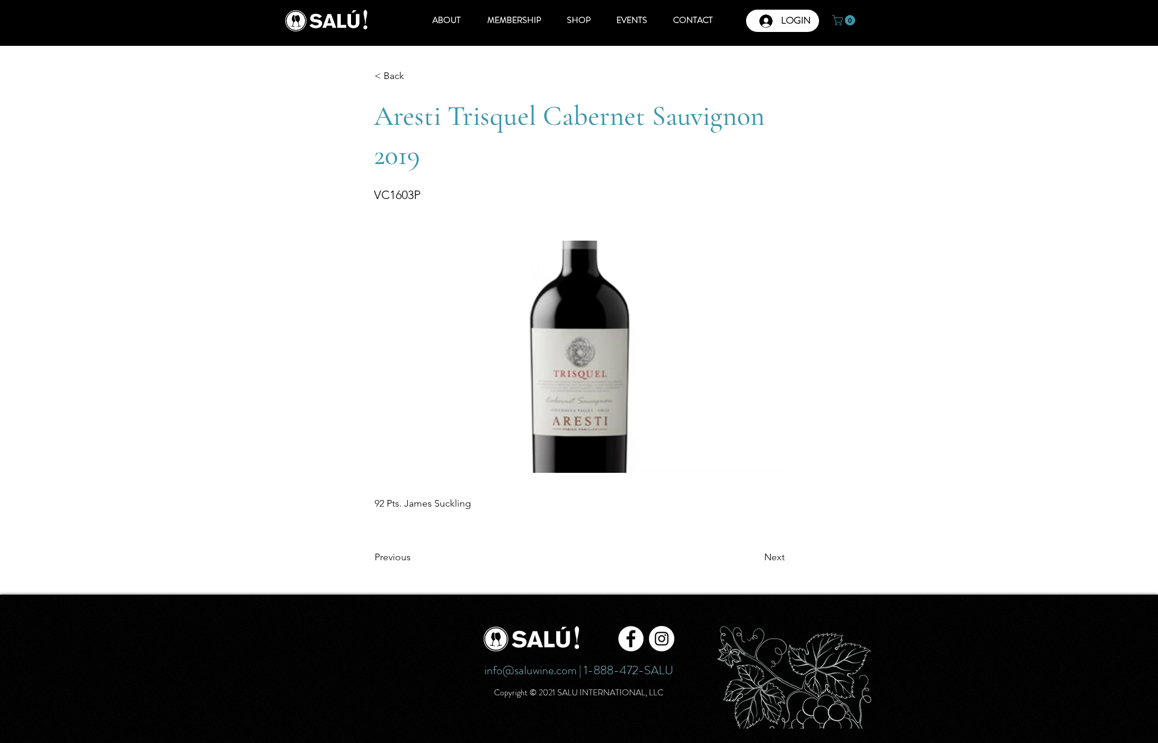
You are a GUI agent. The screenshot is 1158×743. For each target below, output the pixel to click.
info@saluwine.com (530, 670)
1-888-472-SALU (628, 670)
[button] (845, 20)
